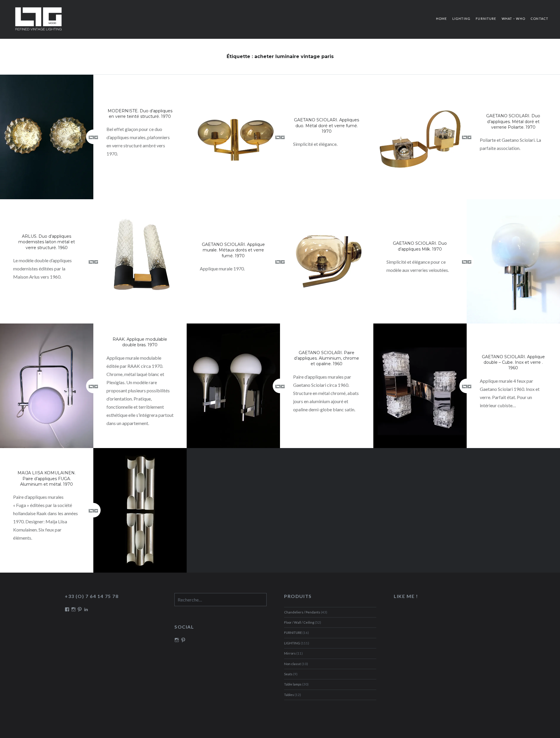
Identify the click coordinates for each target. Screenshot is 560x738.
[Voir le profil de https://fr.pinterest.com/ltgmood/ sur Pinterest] (79, 609)
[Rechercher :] (220, 600)
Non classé (292, 664)
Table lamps (293, 684)
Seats (288, 674)
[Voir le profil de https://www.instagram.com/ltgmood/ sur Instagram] (73, 609)
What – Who (513, 18)
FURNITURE (486, 18)
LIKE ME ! (406, 596)
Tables (289, 695)
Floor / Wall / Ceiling (299, 622)
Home (441, 18)
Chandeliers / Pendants (302, 612)
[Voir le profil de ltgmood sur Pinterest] (183, 640)
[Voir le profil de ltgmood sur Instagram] (176, 640)
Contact (539, 18)
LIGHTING (461, 18)
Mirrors (290, 653)
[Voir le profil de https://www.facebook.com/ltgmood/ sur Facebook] (67, 609)
